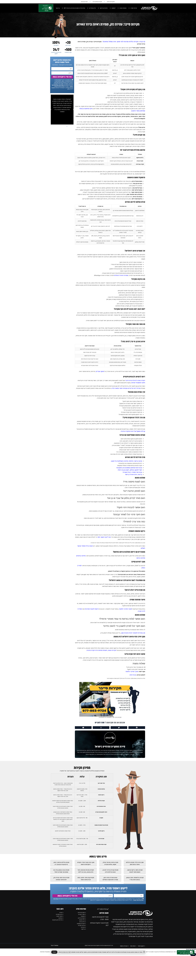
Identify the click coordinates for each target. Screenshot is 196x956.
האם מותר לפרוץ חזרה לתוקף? (135, 669)
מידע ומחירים (92, 8)
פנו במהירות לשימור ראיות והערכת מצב (133, 633)
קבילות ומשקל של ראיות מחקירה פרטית (133, 431)
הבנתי (54, 952)
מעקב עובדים (100, 371)
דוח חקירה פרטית (92, 650)
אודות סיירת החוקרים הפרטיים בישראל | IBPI (74, 8)
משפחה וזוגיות (123, 8)
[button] (136, 727)
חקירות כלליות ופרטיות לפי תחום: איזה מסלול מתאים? (120, 41)
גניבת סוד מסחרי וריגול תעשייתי (132, 472)
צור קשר (58, 8)
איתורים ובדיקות (104, 8)
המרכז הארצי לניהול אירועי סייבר (135, 380)
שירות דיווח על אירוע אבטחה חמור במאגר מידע (126, 388)
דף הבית (142, 41)
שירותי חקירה (133, 8)
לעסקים (113, 8)
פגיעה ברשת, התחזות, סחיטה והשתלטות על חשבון (126, 461)
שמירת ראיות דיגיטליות (121, 275)
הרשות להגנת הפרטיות (92, 609)
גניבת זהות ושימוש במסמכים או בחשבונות (129, 468)
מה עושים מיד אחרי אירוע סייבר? (135, 667)
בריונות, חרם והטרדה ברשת (133, 474)
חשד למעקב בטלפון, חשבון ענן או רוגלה (130, 470)
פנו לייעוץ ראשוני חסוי (104, 537)
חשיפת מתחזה (102, 650)
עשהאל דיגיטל (54, 945)
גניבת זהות (133, 675)
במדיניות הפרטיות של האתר (62, 85)
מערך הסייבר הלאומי (125, 609)
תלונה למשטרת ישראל (138, 382)
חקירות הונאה (112, 650)
